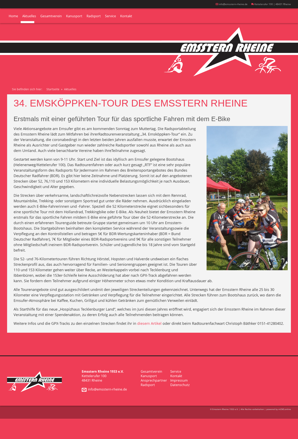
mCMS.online (284, 409)
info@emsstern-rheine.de (233, 4)
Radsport (94, 16)
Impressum (179, 380)
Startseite (52, 89)
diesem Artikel (149, 323)
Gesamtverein (51, 16)
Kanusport (74, 16)
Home (13, 16)
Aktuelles (29, 16)
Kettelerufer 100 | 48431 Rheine (272, 4)
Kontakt (126, 16)
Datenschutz (180, 385)
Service (110, 16)
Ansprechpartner (154, 380)
